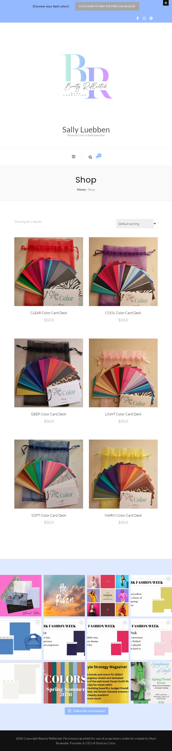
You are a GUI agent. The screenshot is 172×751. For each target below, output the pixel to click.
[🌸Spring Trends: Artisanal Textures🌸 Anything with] (20, 595)
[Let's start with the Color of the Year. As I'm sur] (20, 683)
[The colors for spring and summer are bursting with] (64, 683)
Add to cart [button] (49, 271)
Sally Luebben (86, 129)
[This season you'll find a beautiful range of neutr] (64, 639)
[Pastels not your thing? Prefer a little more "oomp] (108, 639)
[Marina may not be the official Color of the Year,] (20, 639)
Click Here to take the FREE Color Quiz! (107, 6)
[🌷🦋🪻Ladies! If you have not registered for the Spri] (108, 683)
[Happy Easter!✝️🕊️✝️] (64, 595)
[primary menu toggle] (74, 157)
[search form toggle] (90, 157)
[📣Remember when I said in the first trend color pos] (108, 595)
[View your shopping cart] (97, 157)
